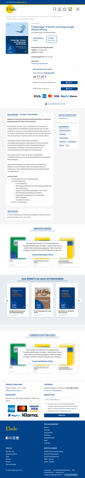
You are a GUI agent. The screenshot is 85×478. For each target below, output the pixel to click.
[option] (18, 301)
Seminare (47, 435)
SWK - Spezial (48, 459)
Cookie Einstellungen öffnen (42, 255)
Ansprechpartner (11, 454)
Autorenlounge (11, 464)
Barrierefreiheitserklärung (61, 470)
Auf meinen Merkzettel (57, 104)
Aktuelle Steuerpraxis (51, 454)
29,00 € (38, 39)
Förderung (62, 141)
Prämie (62, 145)
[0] (70, 10)
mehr (70, 82)
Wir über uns (10, 451)
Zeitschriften (48, 433)
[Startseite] (11, 9)
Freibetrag (62, 134)
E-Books (47, 430)
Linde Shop (20, 2)
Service (8, 459)
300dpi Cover (63, 118)
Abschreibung (64, 138)
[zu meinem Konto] (59, 10)
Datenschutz (60, 472)
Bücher (46, 427)
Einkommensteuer (65, 130)
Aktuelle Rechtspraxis (51, 457)
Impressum (47, 470)
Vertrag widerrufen (71, 475)
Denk (33, 23)
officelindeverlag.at (13, 390)
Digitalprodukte (49, 438)
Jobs (7, 457)
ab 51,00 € (51, 39)
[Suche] (54, 10)
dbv (67, 145)
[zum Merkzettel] (64, 10)
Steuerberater (72, 141)
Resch (37, 23)
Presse (8, 462)
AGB (73, 470)
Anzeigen (47, 443)
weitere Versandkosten (54, 390)
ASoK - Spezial (49, 462)
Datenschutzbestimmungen (67, 408)
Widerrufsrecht (49, 472)
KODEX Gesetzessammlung (53, 451)
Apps (46, 440)
